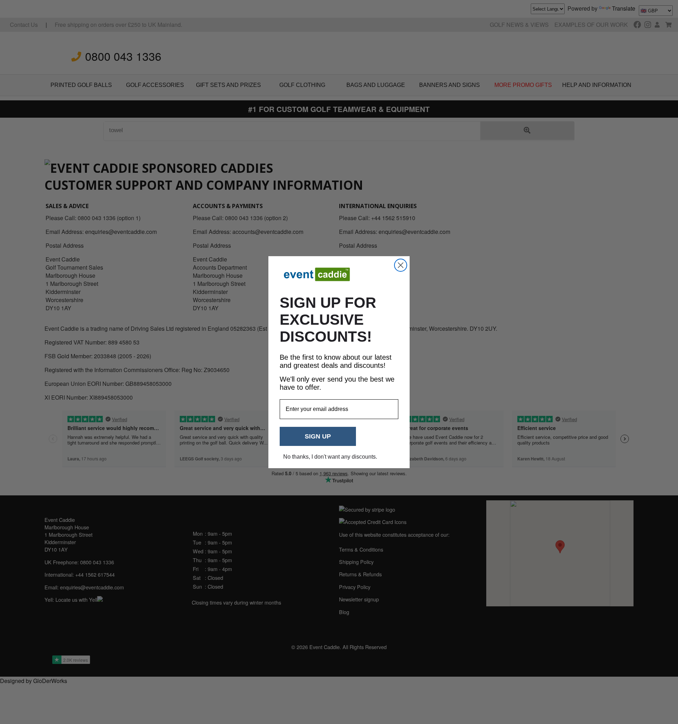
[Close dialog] (400, 265)
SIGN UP (318, 436)
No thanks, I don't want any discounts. (330, 457)
